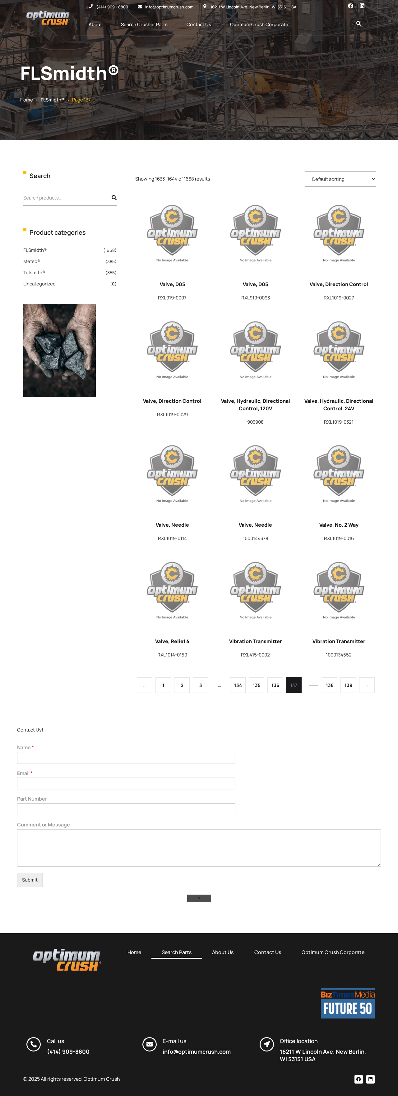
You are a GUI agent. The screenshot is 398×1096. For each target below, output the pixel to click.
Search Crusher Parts (144, 24)
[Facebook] (350, 5)
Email (25, 773)
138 (330, 685)
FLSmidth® (52, 99)
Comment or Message (43, 824)
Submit (30, 880)
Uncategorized (39, 283)
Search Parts (177, 952)
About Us (223, 952)
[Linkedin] (362, 5)
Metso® (31, 261)
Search (109, 197)
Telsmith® (34, 272)
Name (25, 747)
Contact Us (199, 24)
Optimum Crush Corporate (259, 24)
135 (257, 685)
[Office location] (267, 1044)
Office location (299, 1041)
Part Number (32, 799)
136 (275, 685)
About (95, 24)
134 (238, 685)
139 (348, 685)
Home (26, 99)
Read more (171, 236)
